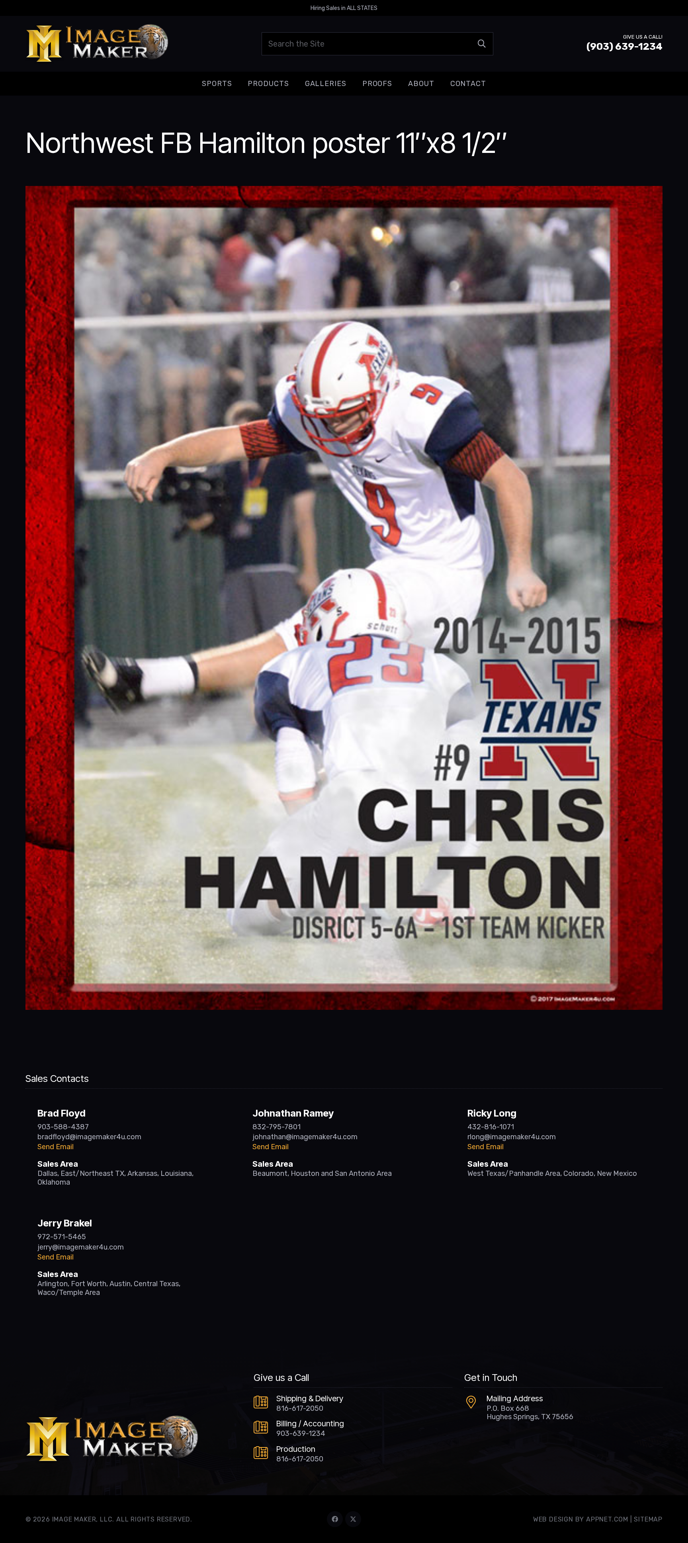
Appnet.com (607, 1519)
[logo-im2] (96, 44)
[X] (353, 1519)
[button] (238, 83)
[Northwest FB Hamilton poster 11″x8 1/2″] (344, 191)
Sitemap (648, 1519)
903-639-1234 (300, 1433)
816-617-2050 (299, 1408)
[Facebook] (335, 1519)
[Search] (482, 44)
